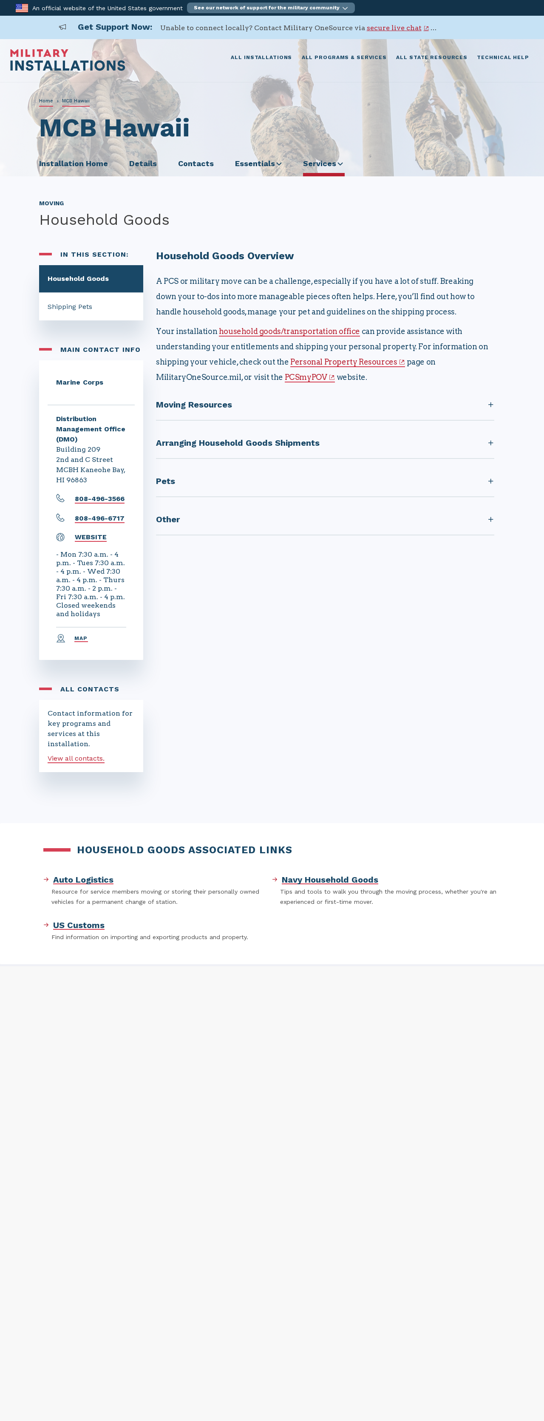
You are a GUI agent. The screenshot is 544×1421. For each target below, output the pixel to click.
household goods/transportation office (289, 331)
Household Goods (78, 279)
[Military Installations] (67, 69)
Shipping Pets (70, 307)
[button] (271, 8)
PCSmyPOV (306, 377)
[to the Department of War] (22, 7)
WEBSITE (91, 537)
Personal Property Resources (343, 361)
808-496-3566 (100, 499)
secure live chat (394, 28)
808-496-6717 (100, 518)
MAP (81, 638)
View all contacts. (76, 758)
